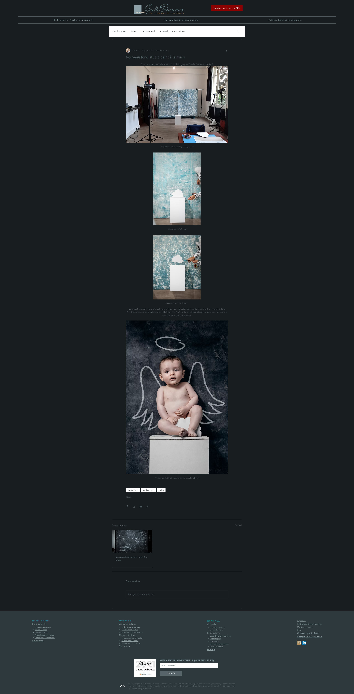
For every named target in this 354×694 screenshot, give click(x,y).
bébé (161, 490)
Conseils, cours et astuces (173, 31)
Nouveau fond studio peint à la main (131, 559)
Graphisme (37, 640)
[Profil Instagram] (299, 643)
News (134, 31)
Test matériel (148, 31)
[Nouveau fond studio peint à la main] (132, 541)
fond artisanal (148, 490)
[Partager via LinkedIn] (140, 506)
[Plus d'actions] (226, 50)
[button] (227, 8)
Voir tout (238, 525)
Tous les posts (119, 31)
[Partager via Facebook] (127, 506)
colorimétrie (133, 490)
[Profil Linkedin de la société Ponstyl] (304, 643)
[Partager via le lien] (147, 506)
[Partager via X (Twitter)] (134, 506)
